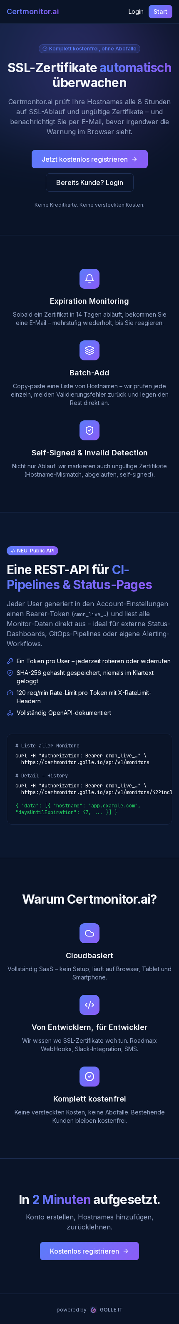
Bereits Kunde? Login (89, 182)
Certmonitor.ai (33, 11)
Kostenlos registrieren (84, 1251)
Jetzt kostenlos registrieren (85, 159)
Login (136, 11)
